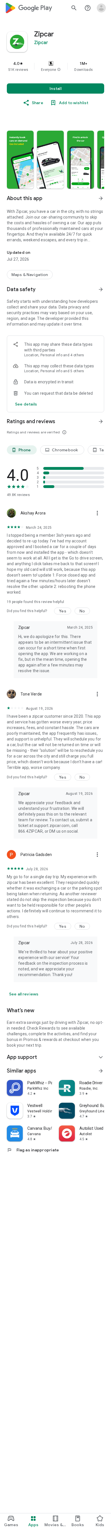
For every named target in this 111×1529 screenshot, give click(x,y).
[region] (55, 66)
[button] (59, 70)
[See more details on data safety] (26, 404)
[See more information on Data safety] (101, 289)
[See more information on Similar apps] (101, 1071)
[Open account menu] (101, 8)
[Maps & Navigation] (30, 274)
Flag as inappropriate (33, 1150)
